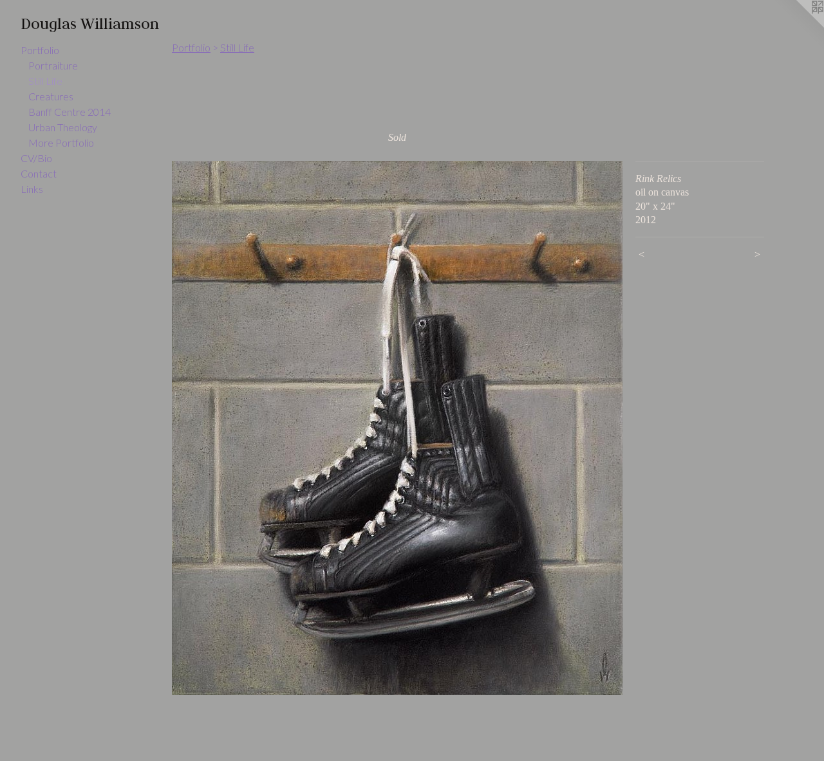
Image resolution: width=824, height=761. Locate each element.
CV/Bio (36, 158)
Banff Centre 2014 (69, 111)
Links (32, 189)
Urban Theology (62, 127)
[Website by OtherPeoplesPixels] (798, 25)
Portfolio (40, 50)
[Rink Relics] (397, 428)
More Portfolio (61, 142)
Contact (39, 173)
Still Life (45, 81)
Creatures (50, 96)
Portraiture (53, 65)
